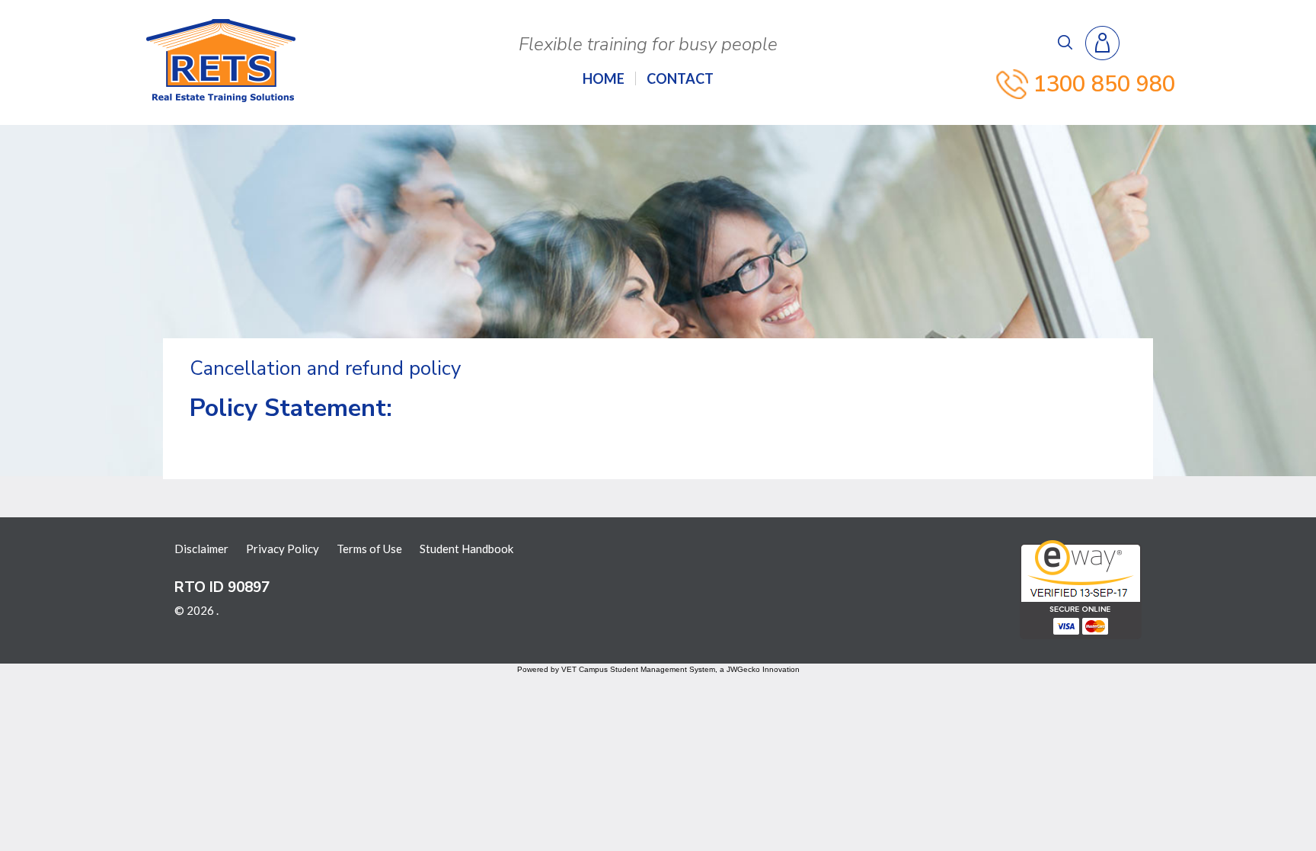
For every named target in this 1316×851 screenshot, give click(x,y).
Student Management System (662, 669)
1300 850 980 (1104, 84)
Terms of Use (369, 548)
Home (603, 78)
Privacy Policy (282, 548)
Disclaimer (201, 548)
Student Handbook (466, 548)
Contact (680, 78)
